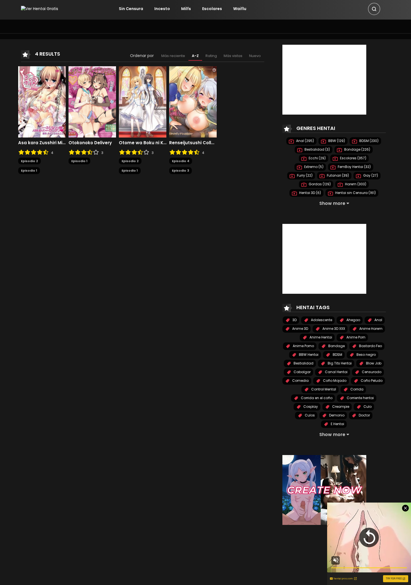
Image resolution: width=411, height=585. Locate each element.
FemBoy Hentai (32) (354, 166)
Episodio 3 (180, 170)
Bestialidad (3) (317, 149)
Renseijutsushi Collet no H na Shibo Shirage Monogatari (193, 142)
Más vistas (233, 55)
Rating (211, 55)
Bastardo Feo (370, 346)
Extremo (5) (313, 166)
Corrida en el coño (316, 397)
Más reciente (173, 55)
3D (294, 320)
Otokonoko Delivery (90, 142)
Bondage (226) (356, 149)
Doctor (364, 415)
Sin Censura (131, 8)
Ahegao (353, 320)
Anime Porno (303, 346)
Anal (378, 320)
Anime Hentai (320, 337)
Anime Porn (355, 337)
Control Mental (323, 389)
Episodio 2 (29, 161)
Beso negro (366, 354)
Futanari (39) (337, 175)
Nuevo (255, 55)
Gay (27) (370, 175)
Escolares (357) (352, 158)
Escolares (212, 8)
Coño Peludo (371, 380)
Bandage (336, 346)
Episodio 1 (29, 170)
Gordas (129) (319, 184)
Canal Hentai (336, 372)
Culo (367, 406)
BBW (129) (336, 140)
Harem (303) (355, 184)
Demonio (336, 415)
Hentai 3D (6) (309, 192)
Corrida (356, 389)
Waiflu (239, 8)
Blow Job (373, 363)
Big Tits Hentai (339, 363)
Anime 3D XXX (333, 328)
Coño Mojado (334, 380)
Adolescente (321, 320)
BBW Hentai (308, 354)
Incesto (162, 8)
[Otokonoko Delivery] (92, 101)
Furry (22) (304, 175)
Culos (309, 415)
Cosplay (310, 406)
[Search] (374, 9)
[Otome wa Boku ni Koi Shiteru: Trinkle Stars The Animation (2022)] (142, 101)
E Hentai (337, 423)
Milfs (186, 8)
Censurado (371, 372)
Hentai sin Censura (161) (355, 192)
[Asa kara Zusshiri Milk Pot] (42, 101)
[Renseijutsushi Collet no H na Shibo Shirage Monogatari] (193, 101)
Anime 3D (299, 328)
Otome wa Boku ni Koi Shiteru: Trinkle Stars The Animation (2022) (142, 142)
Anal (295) (304, 140)
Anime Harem (370, 328)
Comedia (300, 380)
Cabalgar (302, 372)
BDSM (337, 354)
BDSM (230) (368, 140)
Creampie (340, 406)
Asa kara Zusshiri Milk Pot (42, 142)
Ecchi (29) (317, 158)
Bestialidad (303, 363)
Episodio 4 (180, 161)
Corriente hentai (360, 397)
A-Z (195, 55)
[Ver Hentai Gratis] (39, 8)
